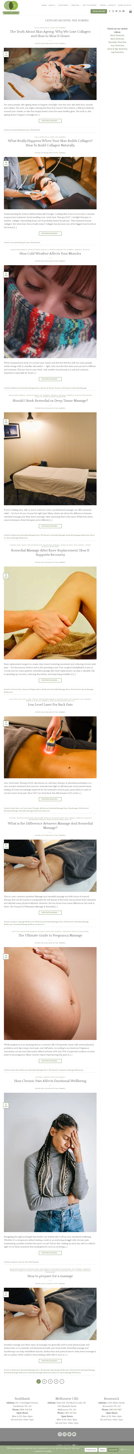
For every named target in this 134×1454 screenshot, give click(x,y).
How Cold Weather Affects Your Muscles (50, 253)
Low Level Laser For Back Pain (50, 705)
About (51, 5)
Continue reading (50, 121)
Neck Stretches (117, 35)
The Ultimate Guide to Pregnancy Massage (50, 935)
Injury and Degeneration (31, 545)
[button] (130, 11)
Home (44, 5)
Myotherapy (74, 699)
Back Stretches (117, 39)
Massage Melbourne (25, 818)
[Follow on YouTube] (123, 11)
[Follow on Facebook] (110, 11)
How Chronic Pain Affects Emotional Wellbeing (50, 1081)
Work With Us (124, 5)
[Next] (62, 1381)
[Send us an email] (120, 11)
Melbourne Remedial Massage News (25, 250)
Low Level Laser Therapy (28, 699)
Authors (12, 818)
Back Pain (13, 699)
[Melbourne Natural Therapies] (11, 7)
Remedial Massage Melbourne (30, 1271)
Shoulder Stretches (117, 42)
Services (75, 5)
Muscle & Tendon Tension (51, 250)
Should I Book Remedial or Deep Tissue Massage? (50, 401)
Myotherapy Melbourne (61, 1269)
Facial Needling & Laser (44, 28)
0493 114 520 (70, 1413)
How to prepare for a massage (50, 1276)
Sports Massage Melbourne (54, 397)
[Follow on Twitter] (116, 11)
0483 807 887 (115, 1409)
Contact (112, 5)
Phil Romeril (60, 28)
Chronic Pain (15, 545)
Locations (63, 5)
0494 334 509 (25, 1409)
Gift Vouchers (89, 5)
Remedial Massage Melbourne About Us (58, 701)
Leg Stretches (117, 52)
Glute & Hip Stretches (117, 49)
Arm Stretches (117, 45)
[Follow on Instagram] (113, 11)
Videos (103, 5)
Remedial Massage (82, 250)
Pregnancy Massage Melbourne (75, 931)
